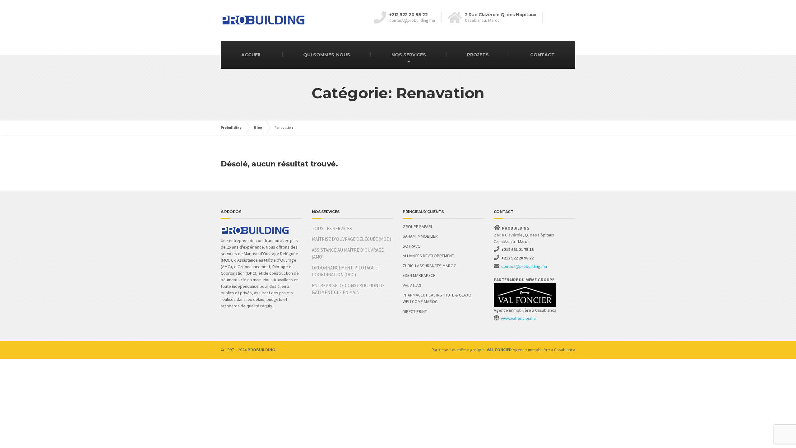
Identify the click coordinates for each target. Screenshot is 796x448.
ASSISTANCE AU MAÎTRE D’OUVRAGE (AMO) (348, 253)
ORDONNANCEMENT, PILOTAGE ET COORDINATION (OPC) (346, 271)
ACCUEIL (251, 55)
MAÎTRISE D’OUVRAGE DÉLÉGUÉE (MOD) (351, 239)
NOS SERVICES (408, 55)
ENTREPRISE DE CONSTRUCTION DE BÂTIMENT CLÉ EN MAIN (348, 289)
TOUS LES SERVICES (332, 228)
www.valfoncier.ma (518, 318)
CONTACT (542, 55)
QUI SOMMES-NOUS (326, 55)
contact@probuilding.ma (524, 266)
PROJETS (478, 55)
